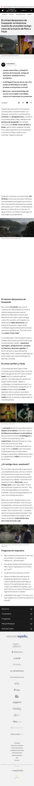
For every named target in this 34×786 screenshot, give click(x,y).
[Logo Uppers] (17, 702)
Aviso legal (17, 743)
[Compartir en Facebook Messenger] (27, 102)
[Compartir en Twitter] (23, 102)
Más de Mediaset (8, 624)
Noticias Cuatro (8, 629)
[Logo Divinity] (17, 664)
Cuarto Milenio (10, 63)
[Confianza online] (17, 779)
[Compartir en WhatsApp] (18, 102)
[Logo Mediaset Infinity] (17, 645)
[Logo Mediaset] (17, 637)
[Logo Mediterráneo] (17, 734)
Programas (6, 619)
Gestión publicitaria (17, 755)
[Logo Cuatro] (17, 658)
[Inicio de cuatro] (3, 10)
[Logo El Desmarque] (17, 671)
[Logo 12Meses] (17, 715)
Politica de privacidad (17, 748)
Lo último (4, 14)
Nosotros (5, 609)
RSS (17, 757)
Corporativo (6, 614)
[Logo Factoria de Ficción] (17, 677)
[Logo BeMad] (17, 696)
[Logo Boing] (17, 683)
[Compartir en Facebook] (31, 102)
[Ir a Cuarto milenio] (11, 10)
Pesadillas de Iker (20, 14)
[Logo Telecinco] (17, 652)
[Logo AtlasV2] (17, 721)
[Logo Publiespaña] (17, 728)
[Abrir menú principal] (31, 10)
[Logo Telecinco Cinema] (17, 709)
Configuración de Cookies (17, 750)
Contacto (17, 760)
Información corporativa (17, 745)
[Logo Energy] (17, 690)
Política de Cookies (17, 752)
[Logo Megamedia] (18, 771)
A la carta (11, 14)
